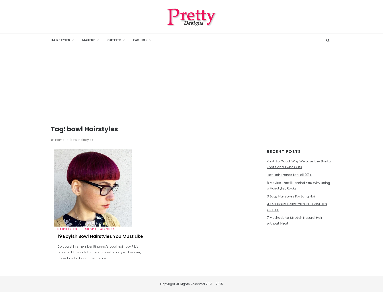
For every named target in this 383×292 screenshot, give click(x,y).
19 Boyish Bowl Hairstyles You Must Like (100, 236)
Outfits (114, 40)
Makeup (88, 40)
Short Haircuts (100, 229)
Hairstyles (60, 40)
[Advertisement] (191, 80)
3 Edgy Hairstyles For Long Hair (291, 196)
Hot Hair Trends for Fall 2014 (289, 174)
